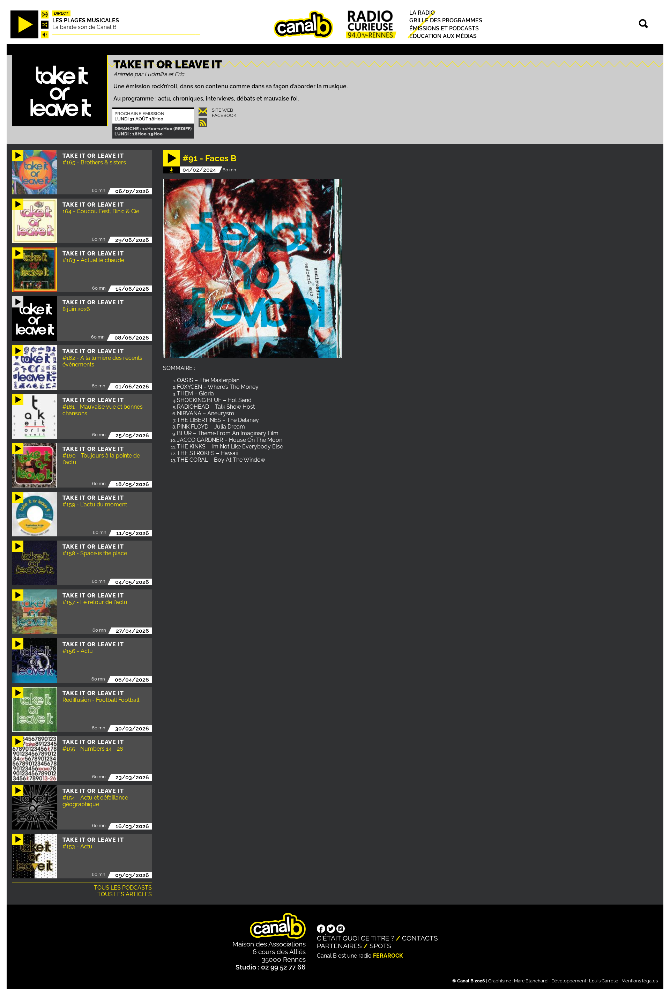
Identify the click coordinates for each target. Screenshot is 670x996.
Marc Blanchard (531, 980)
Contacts (420, 938)
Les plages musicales (85, 20)
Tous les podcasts (123, 887)
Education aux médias (443, 36)
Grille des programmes (445, 20)
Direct (61, 14)
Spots (380, 946)
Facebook (224, 115)
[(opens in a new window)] (321, 929)
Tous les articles (124, 894)
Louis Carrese (603, 980)
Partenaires (339, 946)
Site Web (222, 110)
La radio (422, 13)
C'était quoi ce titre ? (355, 938)
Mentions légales (639, 980)
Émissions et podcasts (444, 28)
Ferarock (388, 955)
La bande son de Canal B (84, 27)
